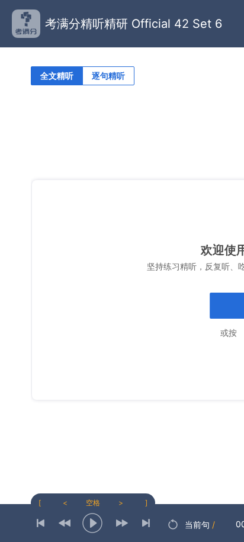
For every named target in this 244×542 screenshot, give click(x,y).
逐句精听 (108, 75)
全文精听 (56, 75)
